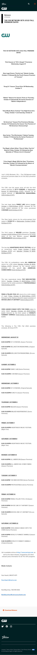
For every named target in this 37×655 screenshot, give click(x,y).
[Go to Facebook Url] (8, 626)
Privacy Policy (17, 649)
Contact (3, 649)
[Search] (29, 4)
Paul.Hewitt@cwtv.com (9, 580)
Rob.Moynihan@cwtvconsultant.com (13, 594)
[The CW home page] (18, 621)
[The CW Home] (18, 8)
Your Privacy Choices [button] (26, 649)
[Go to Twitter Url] (3, 626)
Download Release (11, 610)
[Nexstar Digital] (3, 4)
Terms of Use (10, 649)
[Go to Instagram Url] (12, 626)
